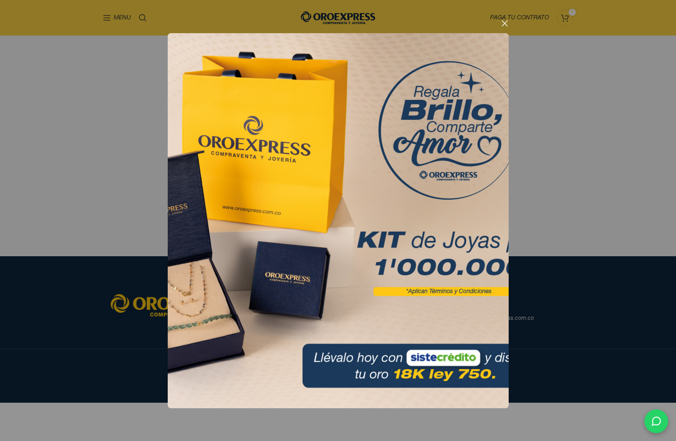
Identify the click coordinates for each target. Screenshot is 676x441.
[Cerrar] (505, 23)
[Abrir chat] (656, 421)
